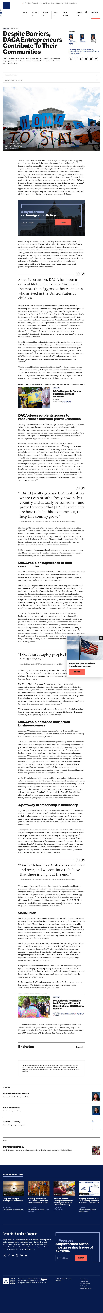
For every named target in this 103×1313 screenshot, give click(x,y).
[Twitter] (4, 1255)
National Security (57, 3)
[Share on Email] (91, 59)
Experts (35, 14)
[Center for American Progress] (6, 9)
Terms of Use (83, 1279)
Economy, (72, 53)
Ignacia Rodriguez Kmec (68, 1013)
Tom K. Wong (56, 1013)
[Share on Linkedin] (81, 59)
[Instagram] (17, 1255)
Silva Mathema (66, 401)
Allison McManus (83, 1211)
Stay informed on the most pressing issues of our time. (74, 1246)
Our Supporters (84, 1286)
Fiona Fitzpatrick (7, 1209)
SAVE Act (46, 3)
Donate (94, 12)
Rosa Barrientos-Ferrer (16, 1093)
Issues (25, 14)
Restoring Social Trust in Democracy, (81, 50)
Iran (40, 3)
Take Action (65, 14)
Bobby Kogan (92, 1209)
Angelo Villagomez (18, 1209)
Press (56, 14)
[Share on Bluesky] (86, 59)
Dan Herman (40, 1209)
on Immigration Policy (38, 213)
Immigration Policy (13, 1146)
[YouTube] (13, 1255)
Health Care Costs (70, 3)
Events (45, 14)
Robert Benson (32, 1209)
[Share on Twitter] (71, 59)
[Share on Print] (96, 59)
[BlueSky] (26, 1255)
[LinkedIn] (21, 1255)
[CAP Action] (9, 1281)
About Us (79, 14)
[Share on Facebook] (76, 59)
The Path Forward (31, 3)
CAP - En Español (85, 1283)
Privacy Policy (84, 1281)
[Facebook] (8, 1255)
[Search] (86, 15)
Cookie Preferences (85, 1288)
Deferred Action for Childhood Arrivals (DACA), (84, 51)
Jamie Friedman (83, 1209)
